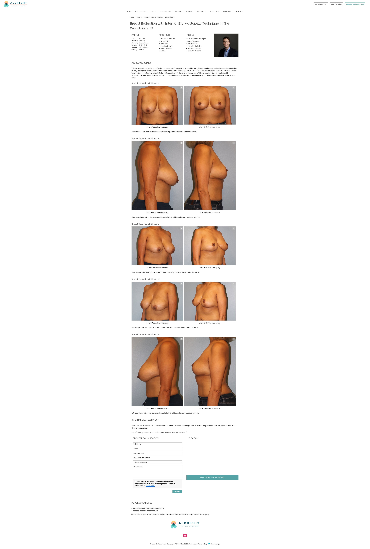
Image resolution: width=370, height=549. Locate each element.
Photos (178, 12)
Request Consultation (355, 4)
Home (129, 12)
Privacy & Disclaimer (158, 544)
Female (142, 41)
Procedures (165, 12)
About (153, 12)
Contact (239, 12)
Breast (147, 17)
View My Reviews (194, 51)
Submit (177, 491)
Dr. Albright (141, 12)
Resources (214, 12)
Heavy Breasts (166, 48)
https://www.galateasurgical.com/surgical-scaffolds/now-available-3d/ (159, 432)
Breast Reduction (157, 17)
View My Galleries (194, 46)
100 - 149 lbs (143, 47)
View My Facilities (194, 48)
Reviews (189, 12)
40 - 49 (142, 38)
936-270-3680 (336, 4)
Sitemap (170, 544)
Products (201, 12)
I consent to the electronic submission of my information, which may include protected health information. (155, 483)
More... (163, 51)
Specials (227, 12)
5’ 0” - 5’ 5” (143, 45)
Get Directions (320, 4)
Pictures (139, 17)
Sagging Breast (166, 46)
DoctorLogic (215, 544)
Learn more (150, 486)
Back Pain (164, 43)
